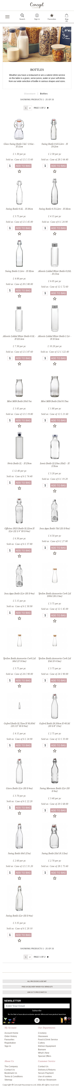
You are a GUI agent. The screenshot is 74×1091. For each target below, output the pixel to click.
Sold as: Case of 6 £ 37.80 (19, 544)
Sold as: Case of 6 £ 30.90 (19, 606)
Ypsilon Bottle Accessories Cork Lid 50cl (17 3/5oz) (19, 660)
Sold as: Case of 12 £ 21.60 (54, 414)
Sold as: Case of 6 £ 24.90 (55, 222)
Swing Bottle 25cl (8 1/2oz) (55, 853)
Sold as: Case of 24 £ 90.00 (19, 674)
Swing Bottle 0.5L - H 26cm (19, 209)
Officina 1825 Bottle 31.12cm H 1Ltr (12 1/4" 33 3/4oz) (19, 530)
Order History (10, 1036)
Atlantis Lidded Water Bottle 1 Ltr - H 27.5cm (54, 337)
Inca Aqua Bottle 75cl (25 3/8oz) (55, 528)
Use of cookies (45, 1076)
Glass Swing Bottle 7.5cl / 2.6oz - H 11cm (19, 145)
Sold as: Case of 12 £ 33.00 (54, 739)
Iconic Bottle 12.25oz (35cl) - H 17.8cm (55, 464)
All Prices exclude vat (37, 981)
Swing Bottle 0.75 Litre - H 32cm (55, 209)
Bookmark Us (10, 1073)
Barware (42, 1049)
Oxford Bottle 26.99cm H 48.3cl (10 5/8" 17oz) (54, 725)
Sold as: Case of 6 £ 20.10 (19, 928)
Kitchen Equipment (47, 1046)
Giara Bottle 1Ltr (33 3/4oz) (19, 788)
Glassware (30, 93)
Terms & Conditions (13, 1076)
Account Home (11, 1033)
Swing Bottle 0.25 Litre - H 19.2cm (54, 145)
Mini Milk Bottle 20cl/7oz (19, 401)
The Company (11, 1066)
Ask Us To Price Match (37, 992)
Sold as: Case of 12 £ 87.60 (19, 351)
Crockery (42, 1033)
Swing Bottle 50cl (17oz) (19, 853)
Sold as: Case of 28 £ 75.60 (54, 866)
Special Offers (44, 1056)
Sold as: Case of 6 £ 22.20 (19, 801)
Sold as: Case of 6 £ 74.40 (19, 476)
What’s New (43, 1053)
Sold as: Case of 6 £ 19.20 (55, 479)
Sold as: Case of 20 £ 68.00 (54, 804)
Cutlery (41, 1043)
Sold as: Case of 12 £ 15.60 (19, 159)
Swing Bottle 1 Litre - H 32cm (19, 271)
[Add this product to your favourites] (19, 171)
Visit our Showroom (47, 1080)
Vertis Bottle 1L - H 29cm (19, 463)
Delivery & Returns (47, 1070)
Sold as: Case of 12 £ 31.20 (19, 866)
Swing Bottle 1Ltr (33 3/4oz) (19, 915)
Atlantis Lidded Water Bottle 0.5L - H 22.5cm (19, 337)
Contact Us (9, 1070)
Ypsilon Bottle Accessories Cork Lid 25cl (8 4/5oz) (54, 660)
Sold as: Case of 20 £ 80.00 (19, 284)
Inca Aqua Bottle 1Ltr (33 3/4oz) (19, 593)
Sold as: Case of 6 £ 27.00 (55, 541)
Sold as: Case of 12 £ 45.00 (19, 222)
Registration (10, 1043)
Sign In (7, 1046)
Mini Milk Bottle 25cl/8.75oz (54, 401)
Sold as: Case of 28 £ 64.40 (54, 159)
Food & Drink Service (48, 1039)
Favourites (9, 1039)
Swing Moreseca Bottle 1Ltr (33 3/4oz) (55, 789)
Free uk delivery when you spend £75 (37, 987)
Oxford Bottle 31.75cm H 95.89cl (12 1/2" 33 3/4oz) (19, 725)
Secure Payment (46, 1073)
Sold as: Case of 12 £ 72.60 (54, 286)
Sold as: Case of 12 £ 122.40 (55, 351)
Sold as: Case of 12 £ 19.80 (19, 414)
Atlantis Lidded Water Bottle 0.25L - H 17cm (54, 272)
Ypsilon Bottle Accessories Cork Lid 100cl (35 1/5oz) (54, 595)
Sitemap (8, 1080)
